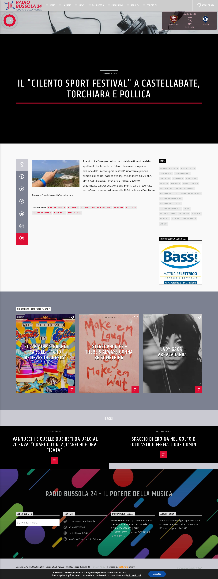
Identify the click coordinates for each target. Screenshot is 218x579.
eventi (164, 183)
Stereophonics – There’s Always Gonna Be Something (109, 352)
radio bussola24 (170, 208)
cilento (73, 207)
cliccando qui (134, 575)
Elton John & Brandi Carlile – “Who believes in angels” (46, 352)
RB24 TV (135, 5)
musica (175, 183)
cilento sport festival (96, 207)
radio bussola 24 (170, 198)
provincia (166, 188)
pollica (131, 207)
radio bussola (42, 212)
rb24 (186, 208)
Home (52, 5)
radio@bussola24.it (78, 533)
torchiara (74, 212)
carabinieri (182, 173)
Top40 (175, 218)
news (195, 183)
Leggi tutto (117, 535)
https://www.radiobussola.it (83, 521)
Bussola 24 (188, 168)
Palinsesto (98, 5)
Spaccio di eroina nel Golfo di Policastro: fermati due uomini (163, 442)
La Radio (67, 5)
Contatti (152, 5)
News (81, 5)
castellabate (56, 207)
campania (166, 173)
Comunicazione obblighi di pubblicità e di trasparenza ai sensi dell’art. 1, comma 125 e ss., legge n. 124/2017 (179, 524)
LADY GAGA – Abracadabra (172, 352)
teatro (164, 218)
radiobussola (168, 193)
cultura (191, 178)
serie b (196, 213)
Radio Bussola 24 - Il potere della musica (109, 494)
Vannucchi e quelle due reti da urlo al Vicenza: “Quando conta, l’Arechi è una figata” (55, 444)
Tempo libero (109, 73)
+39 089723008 (77, 527)
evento (118, 207)
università (189, 218)
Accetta (157, 573)
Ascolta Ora (207, 5)
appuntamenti (169, 168)
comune (178, 178)
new (185, 183)
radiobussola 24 (170, 203)
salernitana (168, 213)
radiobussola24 (190, 193)
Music (20, 317)
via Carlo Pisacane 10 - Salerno (85, 539)
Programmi (117, 5)
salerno (59, 212)
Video (163, 223)
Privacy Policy (98, 567)
